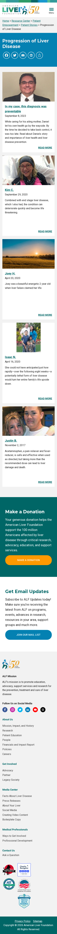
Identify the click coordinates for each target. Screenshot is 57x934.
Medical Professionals (15, 829)
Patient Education (12, 735)
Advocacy (7, 770)
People (6, 739)
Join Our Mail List (28, 634)
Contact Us (8, 850)
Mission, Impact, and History (18, 725)
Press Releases (11, 800)
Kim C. (9, 190)
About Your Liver (11, 805)
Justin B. (11, 440)
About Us (7, 719)
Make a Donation (28, 560)
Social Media (9, 810)
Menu (51, 13)
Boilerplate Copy (11, 819)
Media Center (10, 789)
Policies (7, 749)
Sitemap (37, 921)
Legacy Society (10, 779)
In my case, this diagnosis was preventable (26, 109)
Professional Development (17, 840)
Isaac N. (10, 357)
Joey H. (10, 273)
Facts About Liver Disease (17, 796)
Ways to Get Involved (14, 835)
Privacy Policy (23, 921)
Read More (45, 147)
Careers (6, 754)
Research (7, 730)
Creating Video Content (15, 814)
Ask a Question (10, 855)
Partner (6, 775)
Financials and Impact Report (18, 744)
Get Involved (9, 763)
